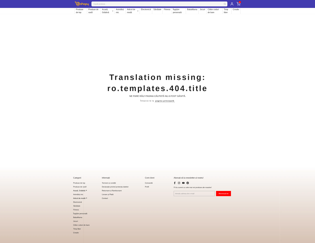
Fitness (167, 9)
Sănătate (157, 9)
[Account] (232, 3)
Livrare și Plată (107, 194)
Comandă (149, 183)
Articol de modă (131, 10)
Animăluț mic (120, 10)
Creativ (236, 9)
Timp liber (226, 10)
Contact (105, 198)
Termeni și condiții (109, 183)
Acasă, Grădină (105, 10)
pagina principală (164, 101)
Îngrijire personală (177, 10)
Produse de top (79, 10)
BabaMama (192, 9)
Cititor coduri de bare (213, 10)
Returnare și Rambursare (112, 191)
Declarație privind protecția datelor (115, 187)
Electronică (146, 9)
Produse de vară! (93, 10)
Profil (147, 187)
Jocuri (202, 9)
